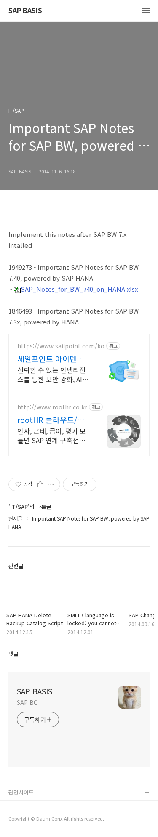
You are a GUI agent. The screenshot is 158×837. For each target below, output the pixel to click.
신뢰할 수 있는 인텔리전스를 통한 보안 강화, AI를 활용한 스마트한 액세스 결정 (52, 374)
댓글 (13, 654)
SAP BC (27, 702)
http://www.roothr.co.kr (52, 407)
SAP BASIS (25, 10)
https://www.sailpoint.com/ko (60, 346)
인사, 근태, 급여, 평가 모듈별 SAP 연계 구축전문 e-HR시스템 (51, 435)
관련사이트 (21, 792)
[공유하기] (40, 484)
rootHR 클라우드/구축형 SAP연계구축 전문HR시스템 (51, 420)
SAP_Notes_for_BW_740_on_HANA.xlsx (79, 288)
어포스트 (19, 806)
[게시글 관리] (51, 484)
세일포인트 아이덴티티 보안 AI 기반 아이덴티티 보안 (53, 358)
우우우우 (19, 820)
